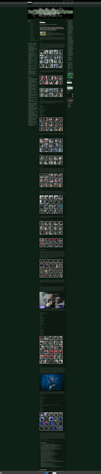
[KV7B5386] (61, 124)
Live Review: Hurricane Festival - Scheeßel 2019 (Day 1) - (49, 454)
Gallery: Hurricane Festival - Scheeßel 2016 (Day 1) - (49, 464)
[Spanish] (43, 21)
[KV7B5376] (56, 124)
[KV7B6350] (61, 202)
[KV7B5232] (47, 119)
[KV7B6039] (56, 162)
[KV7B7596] (51, 347)
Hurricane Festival (53, 27)
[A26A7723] (42, 414)
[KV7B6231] (56, 185)
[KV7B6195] (42, 185)
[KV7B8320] (56, 419)
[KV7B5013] (42, 82)
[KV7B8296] (47, 419)
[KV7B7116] (56, 266)
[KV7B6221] (51, 185)
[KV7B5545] (61, 90)
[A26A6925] (47, 197)
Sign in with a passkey (71, 101)
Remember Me (69, 97)
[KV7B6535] (56, 211)
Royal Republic (61, 27)
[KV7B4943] (51, 77)
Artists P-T (32, 27)
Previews (40, 3)
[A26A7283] (47, 261)
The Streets (57, 28)
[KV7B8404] (61, 419)
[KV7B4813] (47, 66)
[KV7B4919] (42, 77)
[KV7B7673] (47, 352)
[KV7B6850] (56, 232)
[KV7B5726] (56, 145)
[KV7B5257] (47, 124)
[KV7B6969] (47, 245)
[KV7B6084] (51, 175)
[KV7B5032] (47, 82)
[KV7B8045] (51, 361)
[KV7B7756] (61, 352)
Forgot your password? (69, 105)
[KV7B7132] (61, 266)
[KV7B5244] (42, 124)
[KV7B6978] (51, 245)
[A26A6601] (47, 140)
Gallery (57, 3)
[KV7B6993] (61, 245)
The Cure (46, 28)
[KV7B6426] (42, 211)
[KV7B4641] (51, 61)
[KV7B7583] (42, 347)
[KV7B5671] (61, 140)
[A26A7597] (47, 338)
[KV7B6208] (47, 185)
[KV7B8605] (42, 428)
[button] (42, 469)
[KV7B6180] (56, 180)
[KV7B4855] (51, 66)
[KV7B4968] (56, 77)
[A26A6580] (42, 119)
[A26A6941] (51, 197)
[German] (41, 21)
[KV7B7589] (47, 347)
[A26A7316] (51, 261)
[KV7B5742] (61, 145)
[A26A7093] (42, 202)
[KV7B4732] (56, 61)
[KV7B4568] (42, 61)
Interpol (60, 28)
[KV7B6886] (56, 240)
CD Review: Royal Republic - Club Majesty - (48, 455)
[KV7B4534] (51, 56)
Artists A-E (32, 24)
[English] (39, 21)
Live (42, 27)
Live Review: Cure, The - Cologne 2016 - (47, 463)
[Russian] (42, 21)
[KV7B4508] (42, 56)
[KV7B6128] (42, 180)
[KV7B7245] (56, 275)
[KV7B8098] (47, 414)
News (37, 3)
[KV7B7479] (56, 338)
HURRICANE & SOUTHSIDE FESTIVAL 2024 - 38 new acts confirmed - (50, 447)
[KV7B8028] (42, 361)
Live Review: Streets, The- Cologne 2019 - (47, 456)
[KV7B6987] (56, 245)
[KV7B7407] (61, 275)
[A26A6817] (42, 197)
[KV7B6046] (61, 162)
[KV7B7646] (61, 347)
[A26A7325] (56, 261)
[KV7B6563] (61, 211)
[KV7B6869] (47, 240)
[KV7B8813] (61, 428)
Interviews (49, 3)
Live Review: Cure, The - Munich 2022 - (47, 450)
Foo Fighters (49, 28)
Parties (29, 37)
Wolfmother (57, 27)
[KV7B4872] (61, 66)
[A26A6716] (42, 175)
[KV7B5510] (56, 90)
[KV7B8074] (56, 361)
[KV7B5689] (42, 145)
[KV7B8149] (61, 414)
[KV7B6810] (47, 232)
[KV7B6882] (51, 240)
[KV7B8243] (42, 419)
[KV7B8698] (56, 428)
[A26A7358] (42, 266)
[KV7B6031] (51, 162)
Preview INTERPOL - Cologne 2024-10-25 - (47, 443)
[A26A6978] (56, 197)
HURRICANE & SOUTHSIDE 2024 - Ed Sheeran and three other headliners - (51, 449)
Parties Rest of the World (34, 40)
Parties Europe (32, 39)
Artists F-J (32, 25)
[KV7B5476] (47, 90)
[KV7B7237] (47, 275)
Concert (29, 22)
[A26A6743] (47, 175)
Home (34, 3)
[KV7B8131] (56, 414)
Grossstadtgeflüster (53, 28)
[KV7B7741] (51, 352)
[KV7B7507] (61, 338)
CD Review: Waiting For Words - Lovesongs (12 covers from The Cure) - (51, 460)
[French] (40, 21)
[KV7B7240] (51, 275)
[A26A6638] (51, 140)
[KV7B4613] (47, 61)
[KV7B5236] (51, 119)
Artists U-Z (32, 28)
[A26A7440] (42, 338)
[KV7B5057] (51, 82)
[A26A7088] (61, 197)
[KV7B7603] (56, 347)
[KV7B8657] (51, 428)
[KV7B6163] (51, 180)
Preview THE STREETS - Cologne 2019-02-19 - (48, 457)
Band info (64, 3)
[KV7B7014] (47, 266)
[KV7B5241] (61, 119)
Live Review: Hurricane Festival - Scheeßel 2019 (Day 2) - (49, 453)
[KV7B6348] (56, 202)
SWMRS (63, 28)
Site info (68, 3)
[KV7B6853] (61, 232)
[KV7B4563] (61, 56)
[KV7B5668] (56, 140)
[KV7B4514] (47, 56)
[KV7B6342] (51, 202)
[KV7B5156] (61, 82)
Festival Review (45, 27)
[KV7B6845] (51, 232)
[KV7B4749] (61, 61)
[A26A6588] (42, 140)
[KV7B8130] (51, 414)
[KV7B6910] (61, 240)
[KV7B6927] (42, 245)
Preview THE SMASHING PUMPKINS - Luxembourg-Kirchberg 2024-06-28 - (51, 445)
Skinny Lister (49, 27)
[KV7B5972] (42, 162)
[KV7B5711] (51, 145)
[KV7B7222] (42, 275)
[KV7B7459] (51, 338)
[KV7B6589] (42, 223)
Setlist (40, 27)
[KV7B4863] (56, 66)
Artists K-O (32, 26)
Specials (53, 3)
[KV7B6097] (61, 175)
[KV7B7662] (42, 352)
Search (72, 3)
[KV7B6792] (42, 232)
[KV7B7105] (51, 266)
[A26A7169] (42, 240)
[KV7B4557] (56, 56)
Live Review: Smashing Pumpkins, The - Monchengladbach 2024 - (50, 444)
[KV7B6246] (61, 185)
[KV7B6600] (51, 223)
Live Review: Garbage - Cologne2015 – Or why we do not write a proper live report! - (53, 466)
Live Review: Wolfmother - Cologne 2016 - (48, 465)
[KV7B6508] (51, 211)
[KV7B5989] (47, 162)
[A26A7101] (47, 202)
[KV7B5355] (51, 124)
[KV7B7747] (56, 352)
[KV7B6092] (56, 175)
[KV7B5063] (56, 82)
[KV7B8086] (61, 361)
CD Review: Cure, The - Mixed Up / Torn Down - (48, 458)
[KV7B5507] (51, 90)
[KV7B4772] (42, 66)
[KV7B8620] (47, 428)
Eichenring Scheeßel (42, 28)
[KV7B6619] (61, 223)
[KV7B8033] (47, 361)
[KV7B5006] (61, 77)
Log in (70, 103)
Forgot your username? (69, 106)
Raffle (60, 3)
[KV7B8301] (51, 419)
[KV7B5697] (47, 145)
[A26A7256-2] (42, 261)
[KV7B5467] (42, 90)
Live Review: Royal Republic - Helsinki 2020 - (48, 452)
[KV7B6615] (56, 223)
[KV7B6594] (47, 223)
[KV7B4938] (47, 77)
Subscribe (69, 90)
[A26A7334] (61, 261)
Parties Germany (33, 38)
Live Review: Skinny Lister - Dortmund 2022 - (48, 451)
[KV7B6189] (61, 180)
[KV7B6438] (47, 211)
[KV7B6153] (47, 180)
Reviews (44, 3)
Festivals (32, 23)
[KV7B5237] (56, 119)
